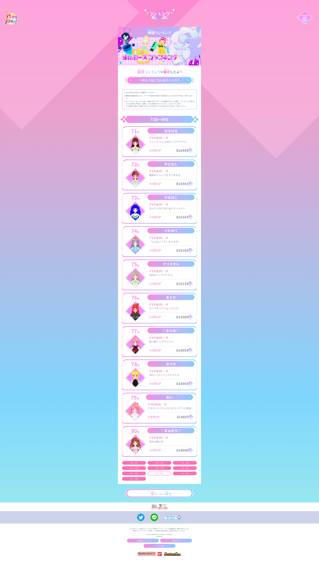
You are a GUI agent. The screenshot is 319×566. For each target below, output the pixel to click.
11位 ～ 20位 (159, 463)
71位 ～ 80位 (159, 473)
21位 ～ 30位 (185, 463)
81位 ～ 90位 (185, 473)
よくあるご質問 (159, 546)
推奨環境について (143, 541)
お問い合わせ (176, 541)
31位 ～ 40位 (134, 468)
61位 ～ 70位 (134, 473)
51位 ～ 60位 (185, 468)
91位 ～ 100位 (134, 479)
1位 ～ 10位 (134, 463)
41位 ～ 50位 (159, 468)
